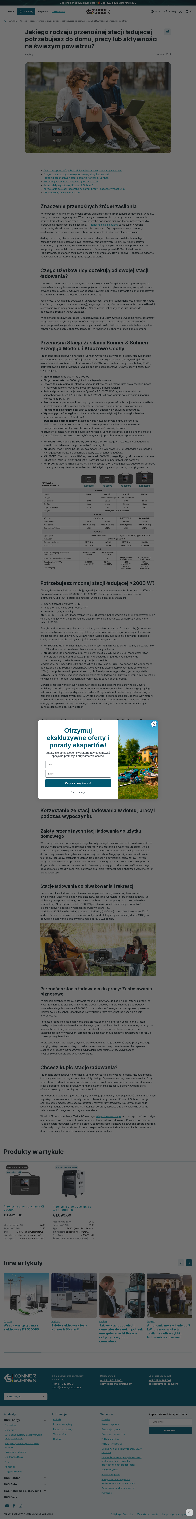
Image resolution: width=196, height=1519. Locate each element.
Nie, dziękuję (78, 792)
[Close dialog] (153, 724)
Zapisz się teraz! (78, 783)
